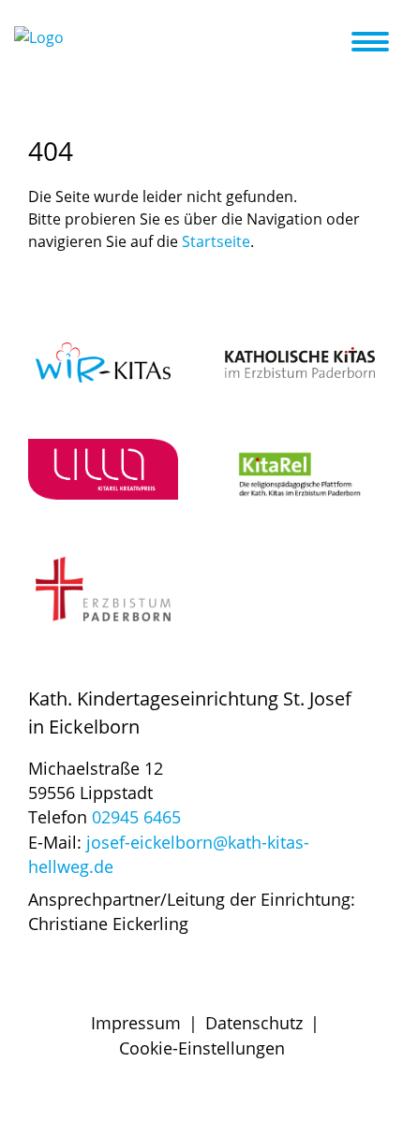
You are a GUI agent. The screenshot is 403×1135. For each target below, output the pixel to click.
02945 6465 (136, 817)
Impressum (136, 1022)
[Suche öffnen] (334, 45)
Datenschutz (254, 1022)
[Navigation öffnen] (381, 42)
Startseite (216, 241)
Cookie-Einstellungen (202, 1048)
